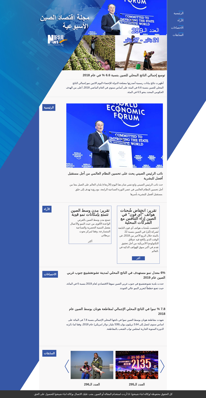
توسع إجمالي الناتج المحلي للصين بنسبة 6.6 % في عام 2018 (124, 75)
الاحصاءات (177, 27)
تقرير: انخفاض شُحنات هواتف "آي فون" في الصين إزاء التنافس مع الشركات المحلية (138, 216)
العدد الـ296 (92, 384)
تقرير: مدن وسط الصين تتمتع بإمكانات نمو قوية (90, 212)
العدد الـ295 (137, 384)
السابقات (178, 35)
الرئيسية (178, 13)
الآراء (180, 20)
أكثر (138, 258)
